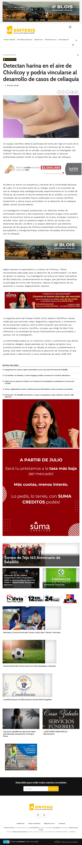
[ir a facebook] (38, 815)
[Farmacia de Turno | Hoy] (61, 578)
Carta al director (34, 823)
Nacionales (64, 39)
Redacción (21, 823)
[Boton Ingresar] (70, 27)
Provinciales (50, 39)
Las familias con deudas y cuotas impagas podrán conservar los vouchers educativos (37, 375)
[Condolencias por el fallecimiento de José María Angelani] (27, 685)
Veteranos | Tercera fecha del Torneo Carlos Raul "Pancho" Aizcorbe (32, 632)
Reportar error (49, 823)
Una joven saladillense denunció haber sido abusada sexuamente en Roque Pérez (19, 733)
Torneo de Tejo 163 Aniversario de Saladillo (32, 559)
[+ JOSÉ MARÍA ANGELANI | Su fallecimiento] (61, 719)
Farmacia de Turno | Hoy (54, 584)
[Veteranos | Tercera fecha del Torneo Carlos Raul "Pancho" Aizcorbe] (32, 618)
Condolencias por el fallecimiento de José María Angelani (27, 699)
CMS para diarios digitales (69, 842)
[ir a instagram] (44, 815)
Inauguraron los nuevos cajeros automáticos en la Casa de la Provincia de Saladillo (36, 370)
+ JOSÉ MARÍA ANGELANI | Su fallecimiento (55, 732)
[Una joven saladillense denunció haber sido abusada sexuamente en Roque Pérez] (21, 719)
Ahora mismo (9, 39)
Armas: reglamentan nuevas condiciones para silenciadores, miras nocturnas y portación (39, 389)
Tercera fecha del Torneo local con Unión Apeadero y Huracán (29, 666)
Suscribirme (53, 788)
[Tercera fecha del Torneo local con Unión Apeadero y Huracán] (29, 651)
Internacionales (24, 39)
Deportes (38, 39)
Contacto (61, 823)
